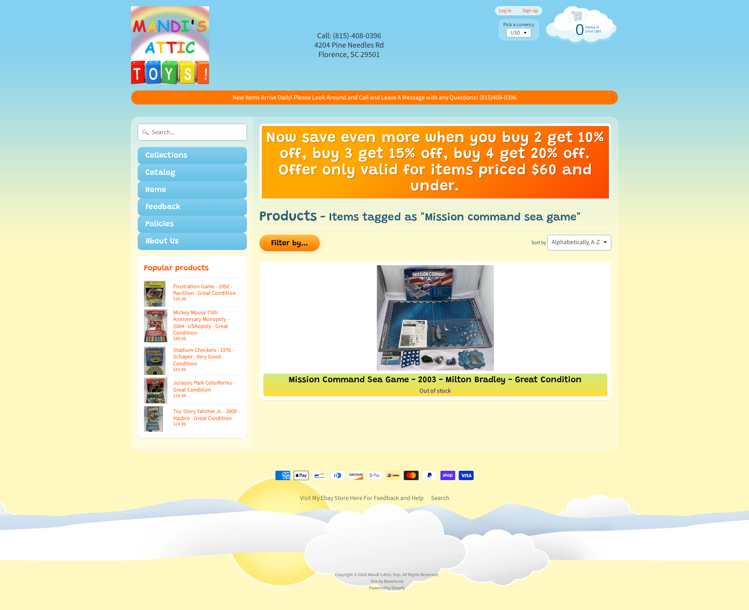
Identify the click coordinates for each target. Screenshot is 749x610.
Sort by (538, 242)
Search (440, 498)
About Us (162, 241)
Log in (505, 10)
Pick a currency (518, 25)
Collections (166, 156)
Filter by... (289, 243)
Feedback (163, 207)
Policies (160, 224)
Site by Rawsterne (387, 581)
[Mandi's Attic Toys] (170, 45)
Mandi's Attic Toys (384, 575)
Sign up (530, 10)
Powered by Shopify (387, 588)
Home (156, 190)
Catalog (160, 173)
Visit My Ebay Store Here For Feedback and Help (362, 498)
